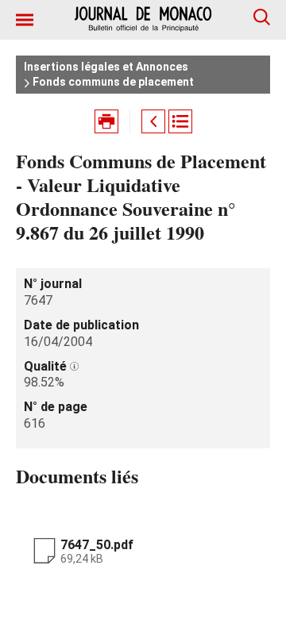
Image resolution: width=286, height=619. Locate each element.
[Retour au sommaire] (180, 121)
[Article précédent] (153, 121)
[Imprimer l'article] (106, 121)
